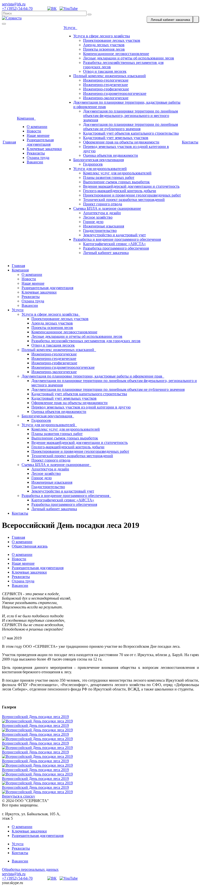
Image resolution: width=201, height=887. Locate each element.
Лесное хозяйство (98, 217)
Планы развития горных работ (108, 177)
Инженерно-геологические (105, 80)
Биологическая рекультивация (98, 160)
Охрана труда (38, 157)
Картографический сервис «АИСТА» (114, 244)
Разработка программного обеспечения (116, 248)
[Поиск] (89, 14)
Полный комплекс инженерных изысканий (109, 76)
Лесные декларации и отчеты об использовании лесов (128, 58)
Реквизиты (36, 153)
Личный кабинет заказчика (106, 253)
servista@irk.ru (13, 4)
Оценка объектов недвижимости (110, 155)
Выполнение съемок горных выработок (116, 182)
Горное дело (93, 222)
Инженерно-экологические (105, 98)
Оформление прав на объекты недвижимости (121, 142)
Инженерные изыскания (103, 226)
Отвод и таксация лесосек (104, 71)
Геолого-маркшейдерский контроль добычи (119, 191)
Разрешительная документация (40, 142)
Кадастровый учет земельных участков (115, 138)
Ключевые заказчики (44, 149)
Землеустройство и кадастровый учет (114, 235)
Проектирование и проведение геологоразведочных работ (132, 195)
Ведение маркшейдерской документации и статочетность (131, 186)
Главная (9, 142)
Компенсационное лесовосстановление (116, 54)
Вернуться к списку (18, 796)
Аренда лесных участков (104, 45)
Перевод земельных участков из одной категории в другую (81, 407)
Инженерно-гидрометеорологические (114, 93)
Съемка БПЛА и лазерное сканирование (107, 208)
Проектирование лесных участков (111, 40)
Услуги (70, 28)
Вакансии (35, 162)
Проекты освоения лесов (104, 49)
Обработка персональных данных (30, 869)
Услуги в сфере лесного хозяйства (101, 36)
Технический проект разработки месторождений (124, 199)
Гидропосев (93, 164)
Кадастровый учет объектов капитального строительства (131, 133)
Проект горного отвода (102, 204)
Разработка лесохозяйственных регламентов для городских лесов (85, 341)
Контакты (190, 142)
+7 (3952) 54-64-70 (17, 8)
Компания (26, 118)
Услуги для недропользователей (100, 169)
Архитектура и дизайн (102, 213)
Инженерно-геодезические (105, 85)
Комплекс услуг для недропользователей (117, 173)
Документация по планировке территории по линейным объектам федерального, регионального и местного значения (130, 115)
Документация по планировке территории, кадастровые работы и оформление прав (93, 376)
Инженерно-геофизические (106, 89)
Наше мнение (38, 135)
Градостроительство (100, 230)
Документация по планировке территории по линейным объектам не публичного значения (130, 126)
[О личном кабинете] (196, 19)
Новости (34, 131)
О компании (37, 127)
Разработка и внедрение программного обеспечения (117, 239)
